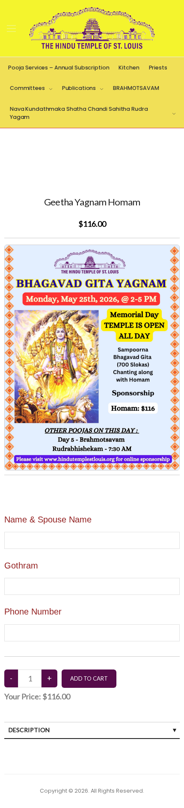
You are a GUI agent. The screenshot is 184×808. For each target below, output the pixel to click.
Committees (27, 88)
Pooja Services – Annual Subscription (58, 67)
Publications (79, 88)
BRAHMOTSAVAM (136, 88)
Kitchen (129, 67)
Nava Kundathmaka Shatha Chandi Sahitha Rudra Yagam (79, 113)
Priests (158, 67)
